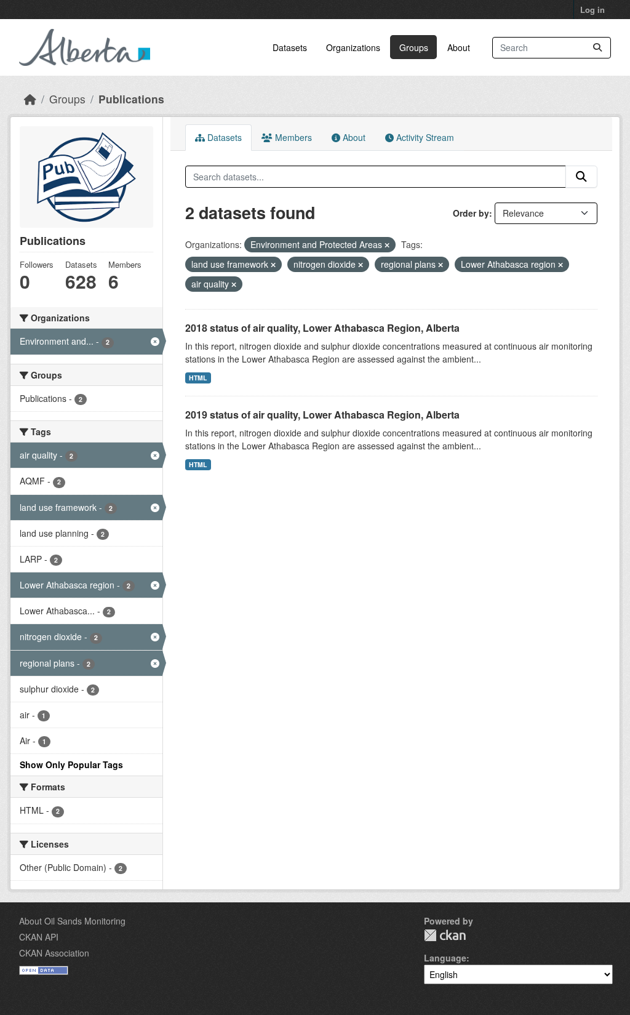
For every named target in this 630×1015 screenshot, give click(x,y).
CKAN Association (54, 953)
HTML (198, 377)
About (458, 47)
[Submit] (597, 47)
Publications (131, 98)
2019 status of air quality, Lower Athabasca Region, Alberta (322, 414)
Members (292, 137)
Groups (413, 47)
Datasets (290, 47)
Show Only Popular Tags (71, 764)
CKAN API (38, 937)
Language (445, 958)
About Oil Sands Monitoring (72, 921)
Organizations (353, 47)
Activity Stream (424, 137)
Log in (592, 9)
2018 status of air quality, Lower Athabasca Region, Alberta (322, 328)
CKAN (445, 935)
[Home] (30, 98)
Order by (471, 213)
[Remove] (387, 245)
